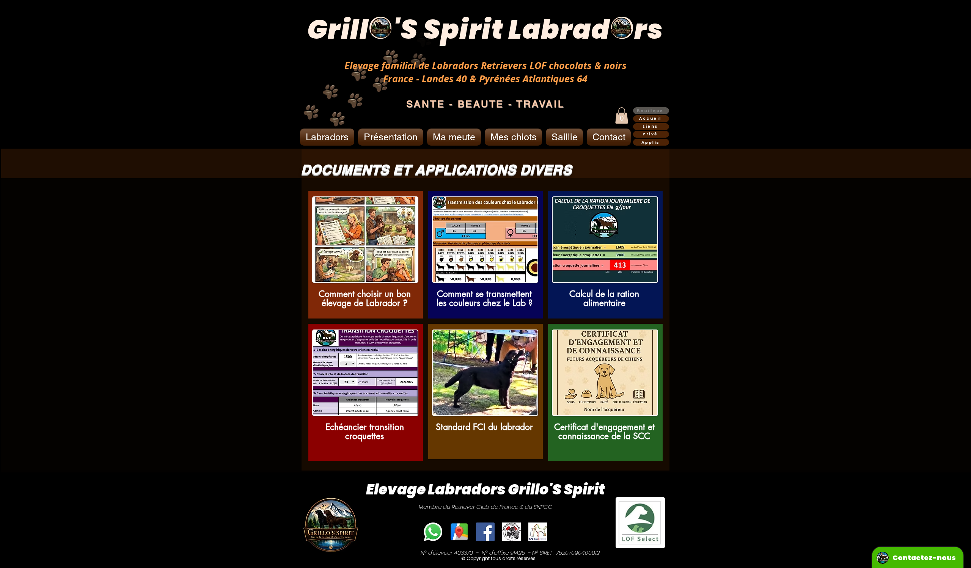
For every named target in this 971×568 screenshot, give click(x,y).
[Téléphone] (433, 531)
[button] (621, 115)
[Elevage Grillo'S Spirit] (459, 531)
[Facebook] (485, 531)
